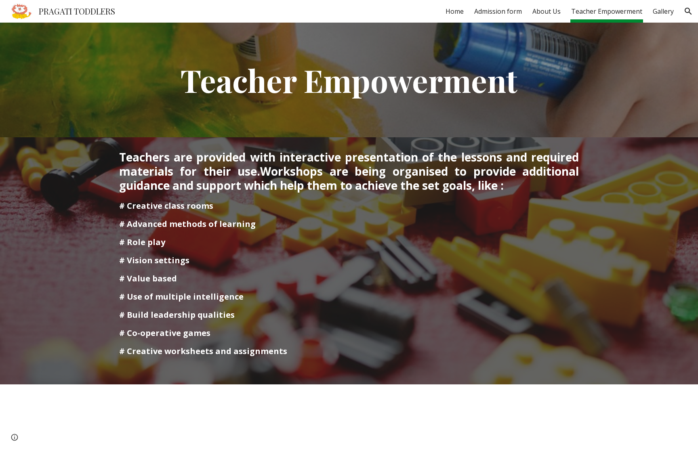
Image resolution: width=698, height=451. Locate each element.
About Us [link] (546, 11)
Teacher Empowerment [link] (606, 11)
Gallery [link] (663, 11)
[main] (349, 80)
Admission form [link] (498, 11)
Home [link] (455, 11)
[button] (688, 11)
